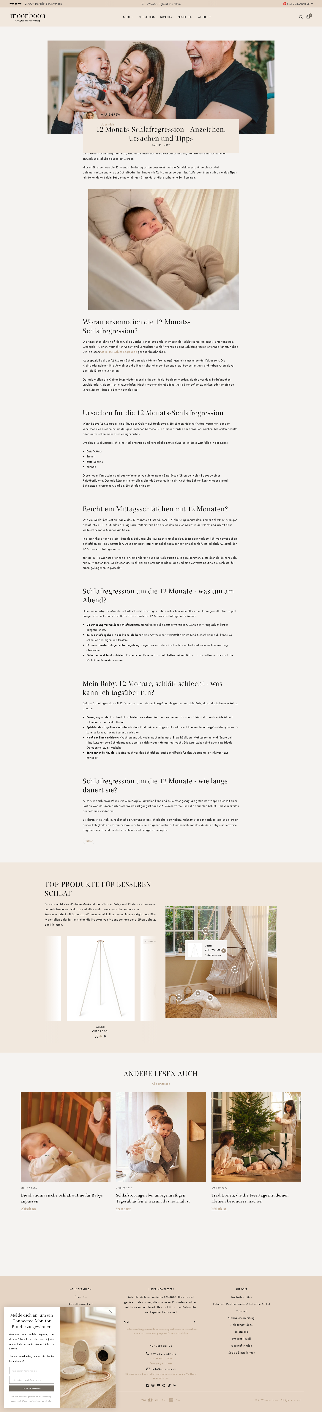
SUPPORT (241, 1289)
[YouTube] (158, 1383)
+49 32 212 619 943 (163, 1354)
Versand (241, 1311)
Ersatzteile (241, 1331)
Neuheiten (185, 17)
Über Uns (81, 1297)
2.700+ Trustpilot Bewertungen (43, 4)
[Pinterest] (163, 1383)
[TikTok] (169, 1383)
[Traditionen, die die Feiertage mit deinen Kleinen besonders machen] (256, 1137)
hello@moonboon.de (164, 1369)
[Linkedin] (174, 1383)
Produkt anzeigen (213, 954)
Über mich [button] (107, 124)
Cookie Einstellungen (241, 1352)
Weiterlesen (28, 1208)
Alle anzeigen (161, 1084)
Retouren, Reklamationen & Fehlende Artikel (241, 1304)
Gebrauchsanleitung (241, 1318)
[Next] (150, 977)
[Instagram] (152, 1383)
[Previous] (50, 977)
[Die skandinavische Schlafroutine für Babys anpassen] (66, 1137)
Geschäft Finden (241, 1345)
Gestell (100, 1027)
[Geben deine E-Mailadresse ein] (194, 1322)
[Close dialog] (111, 1311)
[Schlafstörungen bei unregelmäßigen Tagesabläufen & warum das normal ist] (161, 1137)
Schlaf (89, 841)
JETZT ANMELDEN (32, 1388)
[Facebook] (147, 1383)
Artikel (203, 17)
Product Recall (241, 1339)
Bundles (166, 17)
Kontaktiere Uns (241, 1297)
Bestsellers (147, 17)
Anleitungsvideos (241, 1325)
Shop (126, 17)
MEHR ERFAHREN (80, 1289)
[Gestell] (101, 978)
